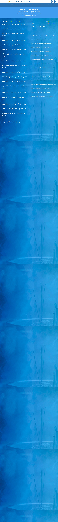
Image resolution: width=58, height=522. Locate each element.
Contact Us (51, 4)
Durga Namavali (22, 4)
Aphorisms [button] (13, 4)
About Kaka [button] (42, 4)
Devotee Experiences (33, 4)
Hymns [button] (6, 4)
